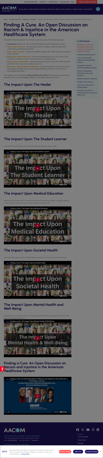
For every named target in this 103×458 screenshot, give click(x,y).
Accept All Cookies (92, 451)
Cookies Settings (65, 451)
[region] (51, 451)
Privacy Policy (25, 454)
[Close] (100, 451)
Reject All (78, 451)
